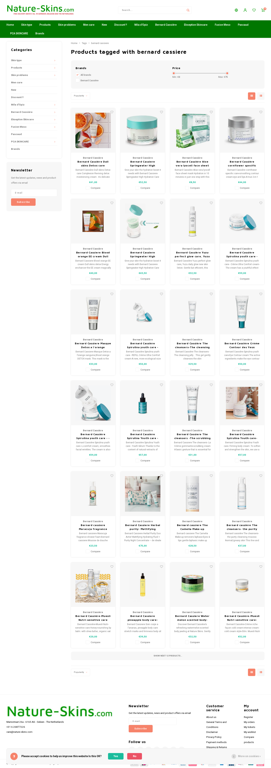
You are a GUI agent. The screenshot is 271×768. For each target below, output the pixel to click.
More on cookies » (249, 756)
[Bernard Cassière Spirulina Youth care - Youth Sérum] (143, 403)
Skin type (26, 25)
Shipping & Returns (216, 747)
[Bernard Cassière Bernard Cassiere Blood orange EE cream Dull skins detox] (93, 221)
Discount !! (120, 25)
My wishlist (250, 732)
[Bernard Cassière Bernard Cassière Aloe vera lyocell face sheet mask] (192, 130)
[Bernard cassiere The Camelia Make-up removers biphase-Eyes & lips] (192, 494)
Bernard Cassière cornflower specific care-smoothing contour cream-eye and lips (242, 163)
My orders (249, 722)
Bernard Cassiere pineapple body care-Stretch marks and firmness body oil (143, 618)
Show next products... (168, 655)
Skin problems (67, 25)
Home (10, 25)
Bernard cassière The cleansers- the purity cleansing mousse (242, 527)
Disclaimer (212, 732)
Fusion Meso (222, 25)
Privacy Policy (213, 737)
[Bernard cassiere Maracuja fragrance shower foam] (93, 494)
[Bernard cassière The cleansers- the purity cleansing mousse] (242, 494)
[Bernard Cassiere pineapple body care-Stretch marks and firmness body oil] (143, 585)
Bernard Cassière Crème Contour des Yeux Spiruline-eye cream (242, 345)
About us (211, 717)
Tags (84, 43)
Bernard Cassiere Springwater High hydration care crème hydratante (143, 163)
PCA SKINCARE (19, 33)
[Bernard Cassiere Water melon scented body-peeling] (192, 585)
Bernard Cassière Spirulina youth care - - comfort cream (93, 436)
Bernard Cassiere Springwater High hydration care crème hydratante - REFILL (143, 254)
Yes (116, 756)
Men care (88, 25)
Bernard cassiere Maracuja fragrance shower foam (93, 527)
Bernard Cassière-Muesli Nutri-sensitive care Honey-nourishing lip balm (92, 618)
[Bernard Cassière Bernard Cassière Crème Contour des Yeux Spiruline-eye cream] (242, 312)
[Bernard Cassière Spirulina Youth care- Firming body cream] (242, 403)
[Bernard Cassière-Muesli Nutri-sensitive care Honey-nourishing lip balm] (93, 585)
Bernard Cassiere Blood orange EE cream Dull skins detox (93, 254)
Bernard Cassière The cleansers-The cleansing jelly (192, 345)
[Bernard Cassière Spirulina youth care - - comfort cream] (93, 403)
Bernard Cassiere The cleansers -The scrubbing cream (192, 436)
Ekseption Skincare (195, 25)
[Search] (188, 10)
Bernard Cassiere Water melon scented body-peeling (192, 618)
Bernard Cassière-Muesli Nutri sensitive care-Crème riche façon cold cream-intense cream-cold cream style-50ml (242, 618)
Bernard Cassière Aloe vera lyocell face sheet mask (192, 163)
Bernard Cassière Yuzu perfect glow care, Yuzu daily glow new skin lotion (192, 254)
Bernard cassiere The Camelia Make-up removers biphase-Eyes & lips (192, 527)
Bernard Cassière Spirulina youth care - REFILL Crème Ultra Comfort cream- (142, 345)
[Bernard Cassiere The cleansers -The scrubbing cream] (192, 403)
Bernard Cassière (166, 25)
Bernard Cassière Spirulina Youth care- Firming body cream (242, 436)
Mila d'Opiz (141, 25)
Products (45, 25)
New (104, 25)
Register (248, 717)
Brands (39, 33)
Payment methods (216, 742)
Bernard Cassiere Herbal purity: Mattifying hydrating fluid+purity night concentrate (142, 527)
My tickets (249, 727)
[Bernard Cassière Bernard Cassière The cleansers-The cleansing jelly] (192, 312)
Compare (95, 188)
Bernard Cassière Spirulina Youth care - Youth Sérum (142, 436)
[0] (263, 10)
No (134, 756)
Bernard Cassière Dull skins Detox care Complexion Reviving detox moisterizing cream (93, 163)
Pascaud (243, 25)
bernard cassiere (100, 43)
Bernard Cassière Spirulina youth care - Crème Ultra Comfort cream (242, 254)
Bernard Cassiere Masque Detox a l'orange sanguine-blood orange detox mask (93, 345)
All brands (86, 75)
